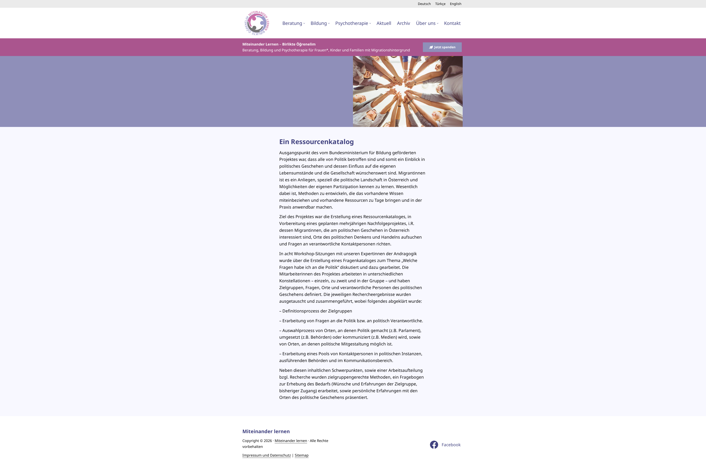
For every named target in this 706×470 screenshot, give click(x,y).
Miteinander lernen (291, 440)
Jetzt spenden (444, 47)
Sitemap (302, 455)
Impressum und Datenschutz (266, 455)
